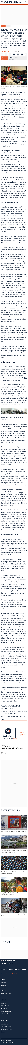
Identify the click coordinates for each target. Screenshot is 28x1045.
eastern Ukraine (17, 539)
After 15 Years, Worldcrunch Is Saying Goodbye (13, 831)
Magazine (3, 982)
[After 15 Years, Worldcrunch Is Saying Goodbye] (14, 822)
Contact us (4, 1008)
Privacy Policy (12, 1042)
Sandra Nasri (6, 51)
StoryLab (3, 990)
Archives (3, 988)
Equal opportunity (6, 1011)
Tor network (9, 292)
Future (3, 26)
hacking (17, 227)
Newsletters (4, 1024)
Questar (3, 420)
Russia (8, 186)
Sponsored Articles (6, 993)
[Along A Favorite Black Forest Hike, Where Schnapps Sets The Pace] (14, 884)
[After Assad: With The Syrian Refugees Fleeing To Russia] (14, 905)
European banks (21, 337)
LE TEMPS (4, 58)
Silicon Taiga (21, 606)
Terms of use (4, 1042)
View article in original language (22, 735)
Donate (3, 1032)
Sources (3, 985)
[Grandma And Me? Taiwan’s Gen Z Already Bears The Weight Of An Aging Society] (14, 842)
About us (3, 1003)
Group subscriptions (6, 1029)
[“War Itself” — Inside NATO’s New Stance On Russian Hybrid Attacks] (14, 863)
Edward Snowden (12, 584)
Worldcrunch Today (6, 1026)
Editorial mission (5, 1006)
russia (8, 26)
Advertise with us (5, 1014)
